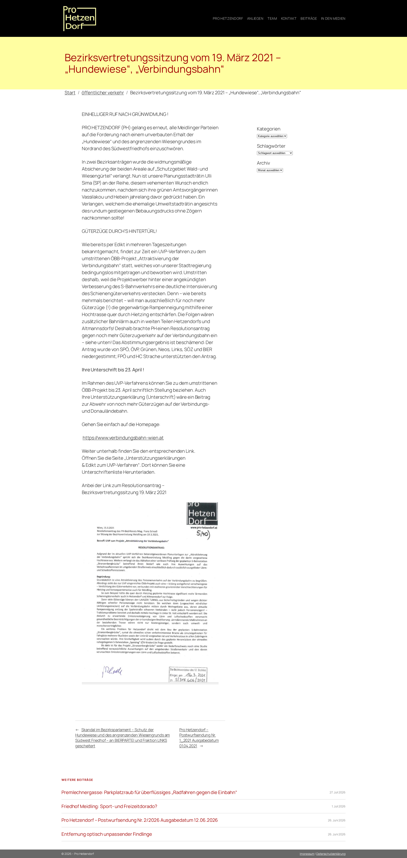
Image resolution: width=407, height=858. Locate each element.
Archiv (263, 163)
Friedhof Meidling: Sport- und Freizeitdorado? (109, 806)
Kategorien (268, 129)
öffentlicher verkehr (103, 92)
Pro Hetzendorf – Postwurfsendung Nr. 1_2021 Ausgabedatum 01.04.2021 (199, 737)
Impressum (307, 854)
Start (70, 92)
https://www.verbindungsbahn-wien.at (123, 438)
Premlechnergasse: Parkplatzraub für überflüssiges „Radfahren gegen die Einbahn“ (149, 792)
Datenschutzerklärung (331, 854)
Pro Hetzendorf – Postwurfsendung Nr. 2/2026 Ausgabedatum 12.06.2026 (139, 820)
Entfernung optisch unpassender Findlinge (106, 834)
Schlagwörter (271, 146)
